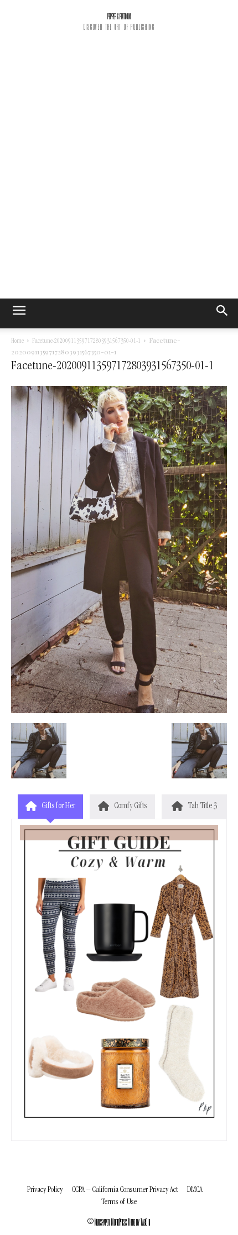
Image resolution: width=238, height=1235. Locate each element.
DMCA (195, 1190)
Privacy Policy (45, 1190)
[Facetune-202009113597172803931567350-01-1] (119, 711)
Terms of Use (119, 1202)
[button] (222, 313)
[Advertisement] (119, 174)
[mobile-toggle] (19, 313)
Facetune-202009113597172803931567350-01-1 (86, 341)
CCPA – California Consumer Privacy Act (125, 1190)
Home (17, 341)
